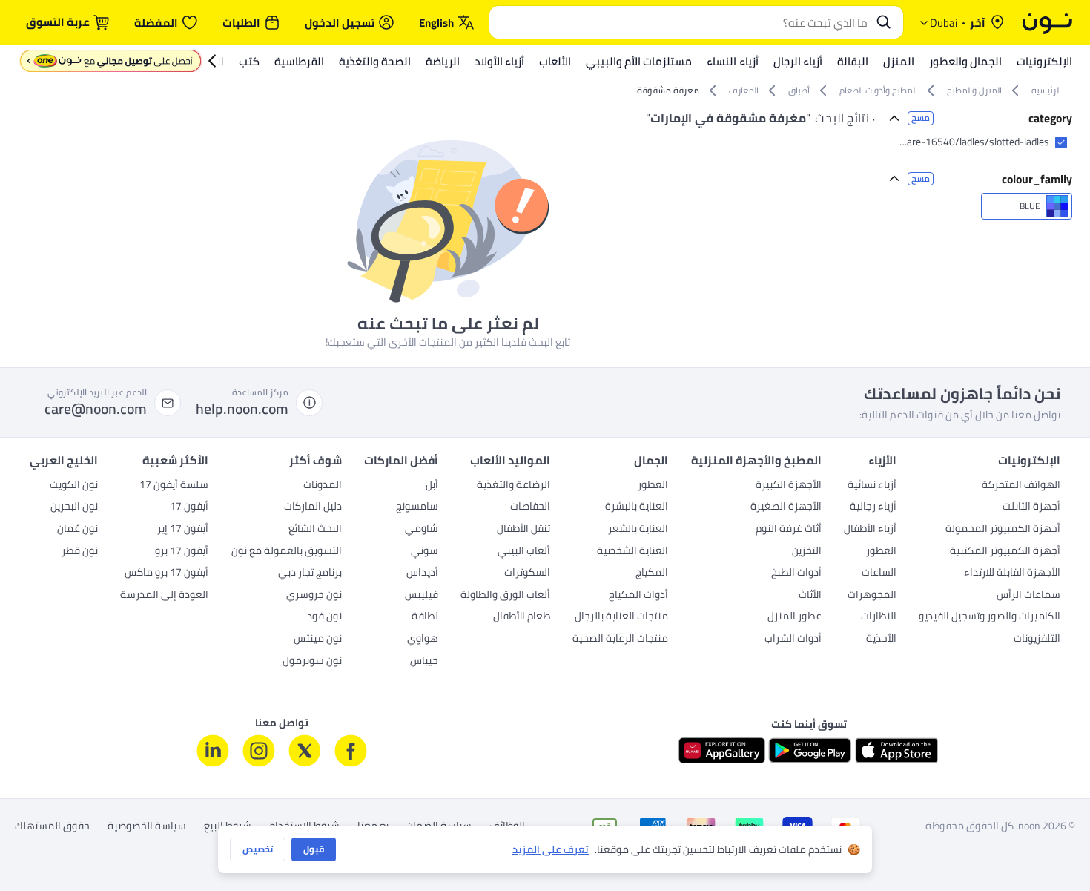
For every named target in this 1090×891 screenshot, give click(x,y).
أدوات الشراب (793, 639)
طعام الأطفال (521, 617)
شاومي (421, 530)
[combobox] (681, 22)
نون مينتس (318, 639)
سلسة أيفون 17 (173, 486)
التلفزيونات (1037, 639)
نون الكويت (74, 486)
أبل (432, 486)
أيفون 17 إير (182, 530)
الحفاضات (530, 507)
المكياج (651, 573)
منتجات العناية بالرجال (621, 617)
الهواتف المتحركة (1021, 486)
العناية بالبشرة (636, 507)
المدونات (322, 486)
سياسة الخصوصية (147, 826)
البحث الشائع (315, 530)
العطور (881, 552)
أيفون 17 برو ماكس (166, 573)
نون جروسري (314, 596)
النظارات (878, 617)
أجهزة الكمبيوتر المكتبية (1005, 552)
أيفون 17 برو (181, 552)
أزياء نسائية (872, 486)
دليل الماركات (313, 507)
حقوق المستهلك (52, 825)
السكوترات (527, 573)
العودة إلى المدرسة (164, 596)
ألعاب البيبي (524, 552)
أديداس (422, 573)
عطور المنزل (794, 617)
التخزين (807, 552)
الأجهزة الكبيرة (789, 486)
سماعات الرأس (1028, 596)
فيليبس (421, 596)
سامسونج (417, 507)
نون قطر (80, 552)
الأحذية (881, 639)
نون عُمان (77, 530)
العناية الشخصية (632, 552)
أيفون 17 (189, 507)
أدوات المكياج (638, 596)
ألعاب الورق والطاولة (505, 596)
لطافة (425, 617)
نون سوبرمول (312, 662)
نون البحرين (74, 507)
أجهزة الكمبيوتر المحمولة (1002, 530)
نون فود (324, 617)
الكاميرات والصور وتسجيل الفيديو (989, 617)
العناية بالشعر (638, 530)
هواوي (422, 639)
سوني (424, 552)
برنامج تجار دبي (310, 573)
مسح (920, 118)
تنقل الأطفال (523, 530)
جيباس (424, 662)
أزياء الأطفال (870, 530)
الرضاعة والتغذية (513, 486)
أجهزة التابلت (1031, 507)
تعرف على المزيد (550, 850)
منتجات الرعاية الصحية (620, 639)
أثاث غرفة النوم (789, 530)
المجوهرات (872, 596)
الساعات (879, 573)
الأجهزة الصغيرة (786, 507)
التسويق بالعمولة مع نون (286, 552)
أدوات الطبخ (796, 573)
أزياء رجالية (873, 507)
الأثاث (810, 596)
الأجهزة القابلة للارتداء (1012, 573)
